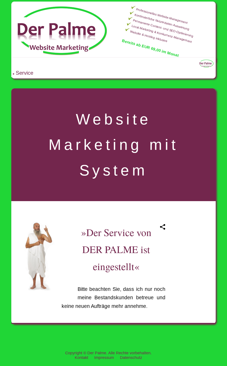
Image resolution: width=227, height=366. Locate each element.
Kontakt (81, 357)
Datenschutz (131, 357)
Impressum (104, 357)
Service (24, 73)
